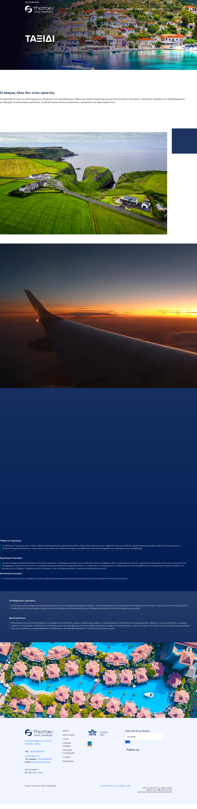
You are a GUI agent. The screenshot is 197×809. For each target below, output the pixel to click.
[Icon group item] (126, 753)
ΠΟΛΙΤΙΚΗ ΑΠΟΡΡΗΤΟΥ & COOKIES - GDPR (115, 786)
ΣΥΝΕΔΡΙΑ (139, 9)
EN (170, 2)
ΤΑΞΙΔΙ (130, 9)
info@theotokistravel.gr (40, 762)
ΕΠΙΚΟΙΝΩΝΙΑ (164, 9)
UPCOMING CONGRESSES (69, 751)
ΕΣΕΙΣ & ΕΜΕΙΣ (118, 9)
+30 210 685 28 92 (32, 2)
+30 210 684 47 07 (32, 756)
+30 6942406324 (45, 759)
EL (167, 2)
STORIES (152, 9)
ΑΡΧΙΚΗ (107, 9)
